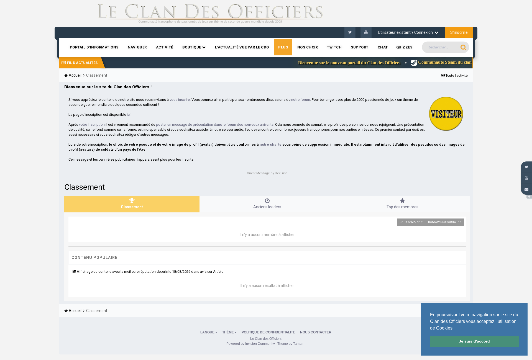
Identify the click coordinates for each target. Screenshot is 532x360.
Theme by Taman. (290, 344)
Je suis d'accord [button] (474, 341)
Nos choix (307, 47)
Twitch (334, 47)
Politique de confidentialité (268, 332)
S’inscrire (459, 32)
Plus (283, 47)
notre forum (300, 99)
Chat (383, 47)
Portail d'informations (94, 47)
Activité (164, 47)
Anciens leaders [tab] (267, 207)
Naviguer (137, 47)
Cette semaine (410, 221)
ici (129, 114)
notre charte (271, 144)
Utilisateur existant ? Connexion (406, 32)
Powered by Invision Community (250, 344)
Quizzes (404, 47)
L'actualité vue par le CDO (242, 47)
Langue (207, 332)
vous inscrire (180, 99)
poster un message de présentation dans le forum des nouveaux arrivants (214, 124)
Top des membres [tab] (402, 207)
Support (360, 47)
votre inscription (92, 124)
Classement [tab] (132, 207)
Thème (228, 332)
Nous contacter (315, 332)
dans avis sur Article (444, 221)
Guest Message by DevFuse (267, 173)
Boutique (192, 47)
